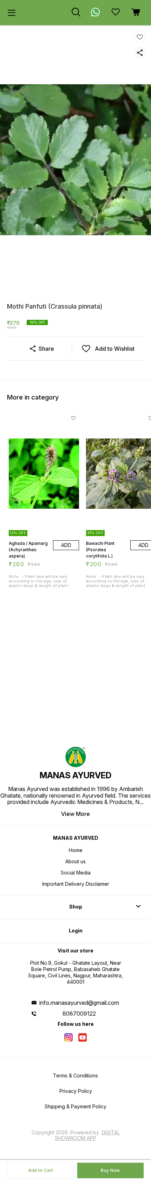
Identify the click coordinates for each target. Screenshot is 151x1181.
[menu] (11, 13)
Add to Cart (40, 1170)
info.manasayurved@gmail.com (79, 1002)
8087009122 (79, 1013)
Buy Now (110, 1170)
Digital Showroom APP (87, 1135)
